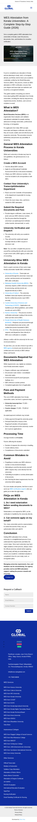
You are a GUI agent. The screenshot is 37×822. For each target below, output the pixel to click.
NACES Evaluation (9, 785)
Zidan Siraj (22, 819)
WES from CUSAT (9, 700)
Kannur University (11, 312)
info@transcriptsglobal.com (16, 672)
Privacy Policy (18, 812)
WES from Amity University (12, 753)
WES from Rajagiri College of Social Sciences (18, 734)
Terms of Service (18, 810)
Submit (28, 611)
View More (7, 724)
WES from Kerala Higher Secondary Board (17, 709)
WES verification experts (18, 489)
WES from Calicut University (12, 690)
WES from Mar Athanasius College (14, 737)
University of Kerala (11, 273)
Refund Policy (18, 814)
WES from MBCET (10, 740)
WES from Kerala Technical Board (14, 712)
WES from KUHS (9, 703)
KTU (6, 330)
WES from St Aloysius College (13, 744)
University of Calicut (12, 293)
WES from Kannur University (13, 687)
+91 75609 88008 (13, 677)
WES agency (8, 348)
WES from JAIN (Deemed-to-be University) (17, 747)
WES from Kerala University (12, 696)
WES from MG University (12, 693)
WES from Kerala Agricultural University (16, 706)
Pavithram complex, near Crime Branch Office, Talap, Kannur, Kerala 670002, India (20, 656)
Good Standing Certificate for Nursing (15, 797)
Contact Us (9, 577)
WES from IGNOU (9, 718)
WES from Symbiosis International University (18, 750)
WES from (14, 721)
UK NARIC (7, 781)
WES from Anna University (12, 715)
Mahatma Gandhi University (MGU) (16, 283)
